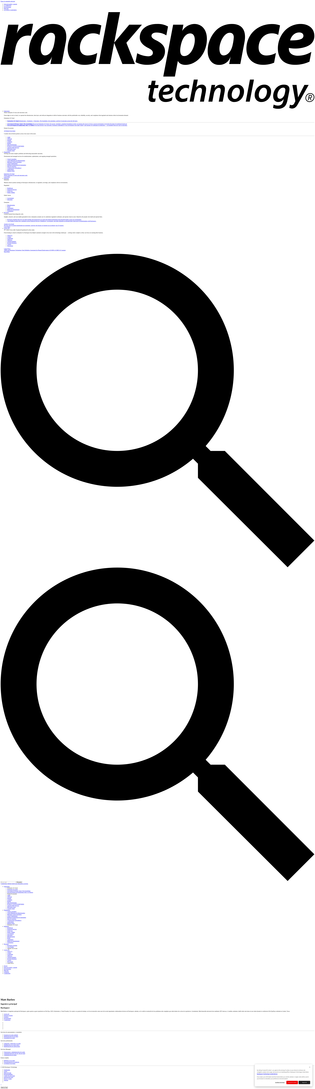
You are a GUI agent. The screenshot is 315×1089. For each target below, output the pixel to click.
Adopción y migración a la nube (12, 1043)
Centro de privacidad (9, 1076)
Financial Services (12, 189)
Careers (9, 244)
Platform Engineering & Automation (16, 165)
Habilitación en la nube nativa (11, 1045)
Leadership (10, 238)
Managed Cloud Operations (14, 162)
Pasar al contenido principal (8, 1)
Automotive (10, 208)
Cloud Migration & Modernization (16, 160)
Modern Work (11, 171)
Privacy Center (8, 1078)
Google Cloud (11, 150)
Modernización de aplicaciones (12, 1046)
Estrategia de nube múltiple (11, 1035)
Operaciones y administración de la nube (14, 1052)
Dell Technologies (12, 144)
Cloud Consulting (11, 159)
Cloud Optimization (12, 163)
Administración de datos (10, 1055)
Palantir (9, 140)
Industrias (6, 178)
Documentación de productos (11, 1062)
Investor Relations (12, 243)
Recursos (6, 212)
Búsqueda (19, 882)
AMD (8, 137)
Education (9, 199)
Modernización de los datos (11, 1036)
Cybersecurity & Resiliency (14, 168)
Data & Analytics (11, 166)
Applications (10, 169)
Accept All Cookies (292, 1082)
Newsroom (10, 246)
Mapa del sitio (7, 1073)
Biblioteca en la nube (9, 1060)
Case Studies (51, 221)
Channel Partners (11, 241)
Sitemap (6, 1080)
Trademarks (7, 1070)
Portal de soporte (8, 1015)
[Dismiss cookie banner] (309, 1067)
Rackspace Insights (44, 219)
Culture (9, 237)
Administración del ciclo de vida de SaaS (14, 1053)
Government (10, 198)
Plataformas (7, 152)
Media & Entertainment (13, 209)
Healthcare (10, 188)
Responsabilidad (8, 1074)
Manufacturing (11, 205)
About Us (9, 235)
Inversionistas (7, 1018)
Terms (5, 1071)
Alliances (9, 240)
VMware (9, 138)
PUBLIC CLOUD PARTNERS (15, 146)
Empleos (6, 1017)
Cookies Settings (280, 1082)
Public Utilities (11, 192)
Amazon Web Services (13, 147)
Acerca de (6, 1014)
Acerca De (7, 228)
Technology (10, 211)
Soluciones (7, 111)
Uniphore (9, 141)
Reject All (304, 1082)
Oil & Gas (10, 191)
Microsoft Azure (11, 149)
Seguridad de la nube (9, 1038)
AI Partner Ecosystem (9, 131)
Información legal (8, 1077)
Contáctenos (4, 883)
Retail (8, 206)
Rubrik (9, 143)
